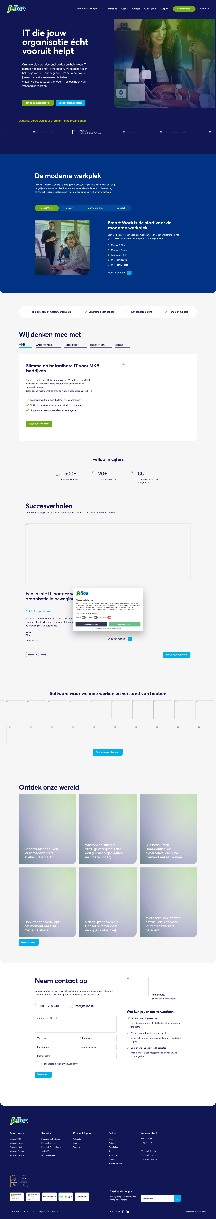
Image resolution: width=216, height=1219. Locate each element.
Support (164, 9)
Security (46, 1133)
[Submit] (177, 1198)
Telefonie (77, 1139)
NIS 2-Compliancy (48, 1155)
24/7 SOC (45, 1151)
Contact (112, 1159)
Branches (112, 9)
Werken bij (204, 9)
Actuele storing (115, 1163)
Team (111, 1151)
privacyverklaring (70, 1063)
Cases (124, 9)
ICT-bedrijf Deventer (149, 1159)
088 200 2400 (146, 1139)
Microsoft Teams (17, 1151)
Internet (76, 1143)
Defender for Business (50, 1139)
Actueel (136, 9)
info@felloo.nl (146, 1142)
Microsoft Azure (16, 1143)
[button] (31, 654)
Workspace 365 (16, 1147)
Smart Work (17, 1133)
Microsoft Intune (48, 1143)
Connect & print (82, 1133)
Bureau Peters (200, 1212)
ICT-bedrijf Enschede (149, 1155)
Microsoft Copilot (17, 1155)
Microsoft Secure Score (51, 1147)
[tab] (47, 208)
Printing (76, 1147)
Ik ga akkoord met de (60, 1063)
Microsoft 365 (15, 1139)
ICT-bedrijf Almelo (148, 1151)
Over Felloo (150, 9)
